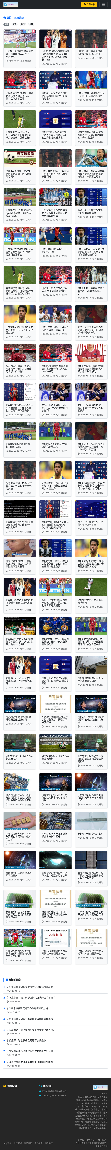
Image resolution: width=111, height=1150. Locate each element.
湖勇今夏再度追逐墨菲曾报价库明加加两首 (31, 1061)
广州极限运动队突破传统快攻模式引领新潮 (31, 987)
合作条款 (39, 1143)
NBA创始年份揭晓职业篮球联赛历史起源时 (31, 1051)
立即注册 (91, 4)
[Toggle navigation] (103, 4)
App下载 (7, 1143)
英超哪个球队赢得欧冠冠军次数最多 (27, 1040)
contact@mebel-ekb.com (54, 1095)
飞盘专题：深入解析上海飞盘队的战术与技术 (32, 997)
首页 (9, 17)
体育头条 (19, 17)
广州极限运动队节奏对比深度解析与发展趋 (31, 1019)
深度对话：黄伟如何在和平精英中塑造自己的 (32, 1029)
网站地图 (49, 1143)
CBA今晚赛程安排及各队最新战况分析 (28, 1008)
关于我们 (18, 1143)
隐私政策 (28, 1143)
